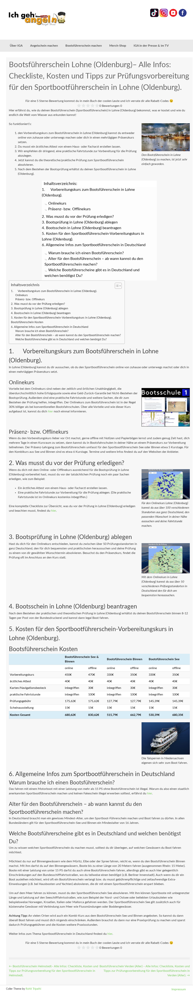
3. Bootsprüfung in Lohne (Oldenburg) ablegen (80, 222)
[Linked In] (154, 16)
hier (50, 411)
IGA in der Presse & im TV (151, 45)
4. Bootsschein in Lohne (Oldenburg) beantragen (81, 228)
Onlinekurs (57, 203)
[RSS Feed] (182, 16)
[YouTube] (173, 16)
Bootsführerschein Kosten (27, 322)
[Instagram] (163, 16)
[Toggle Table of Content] (116, 286)
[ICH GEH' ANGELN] (42, 18)
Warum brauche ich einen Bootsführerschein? (86, 253)
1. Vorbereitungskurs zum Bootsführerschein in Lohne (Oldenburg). (88, 192)
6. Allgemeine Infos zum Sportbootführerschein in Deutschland (94, 245)
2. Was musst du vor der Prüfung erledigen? (78, 217)
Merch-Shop (117, 45)
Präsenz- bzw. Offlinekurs (69, 209)
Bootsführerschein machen (83, 45)
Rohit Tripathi (33, 989)
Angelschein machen (44, 45)
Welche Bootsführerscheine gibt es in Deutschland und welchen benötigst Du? (61, 339)
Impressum (179, 989)
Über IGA (16, 45)
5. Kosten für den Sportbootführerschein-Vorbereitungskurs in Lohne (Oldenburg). (93, 236)
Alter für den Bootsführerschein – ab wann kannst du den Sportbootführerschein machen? (68, 335)
